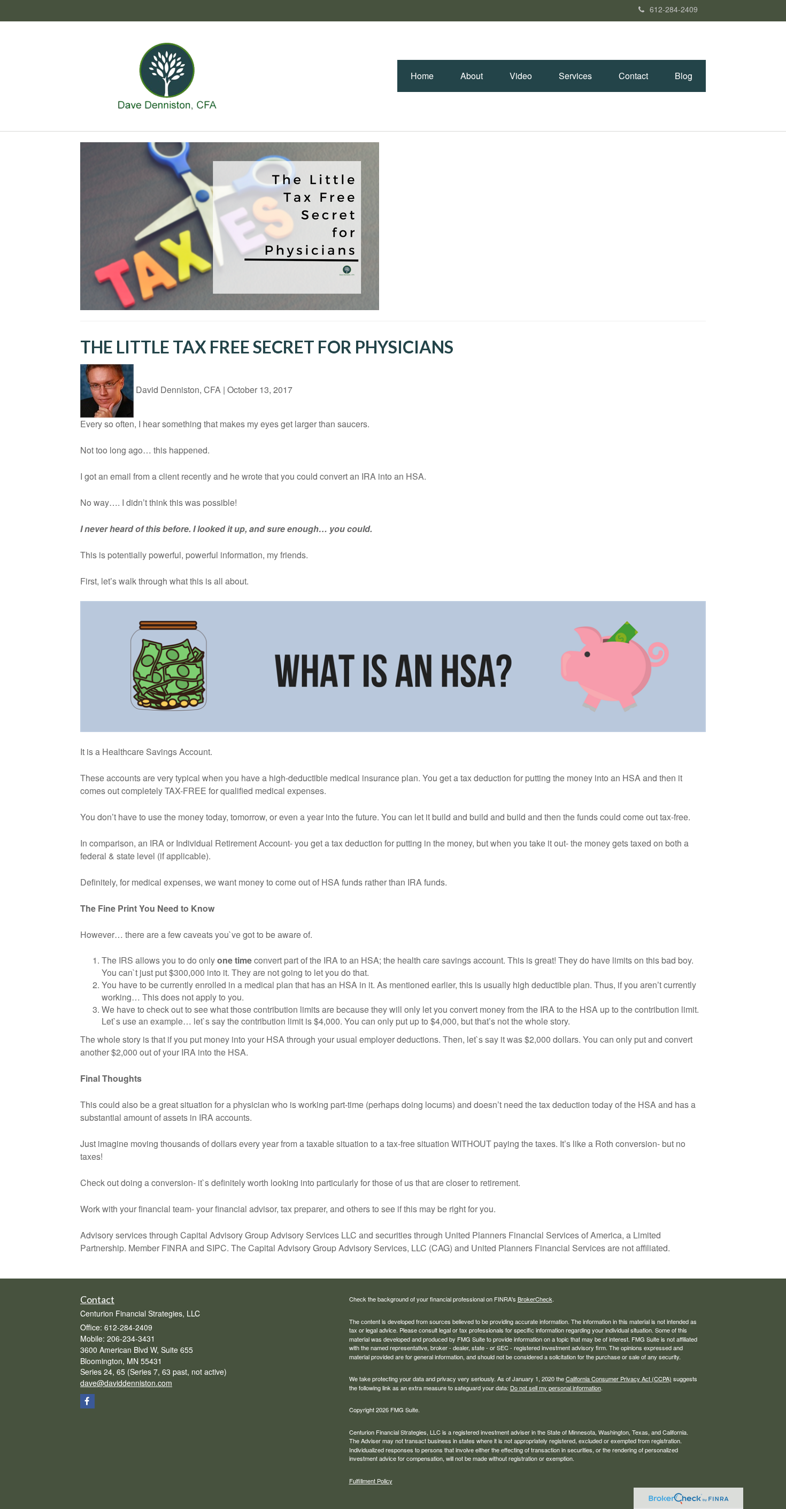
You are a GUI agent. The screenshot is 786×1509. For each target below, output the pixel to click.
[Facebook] (87, 1401)
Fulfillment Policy (370, 1480)
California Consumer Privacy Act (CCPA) (619, 1378)
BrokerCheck (535, 1299)
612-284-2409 (674, 9)
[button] (471, 76)
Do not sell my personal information (555, 1387)
